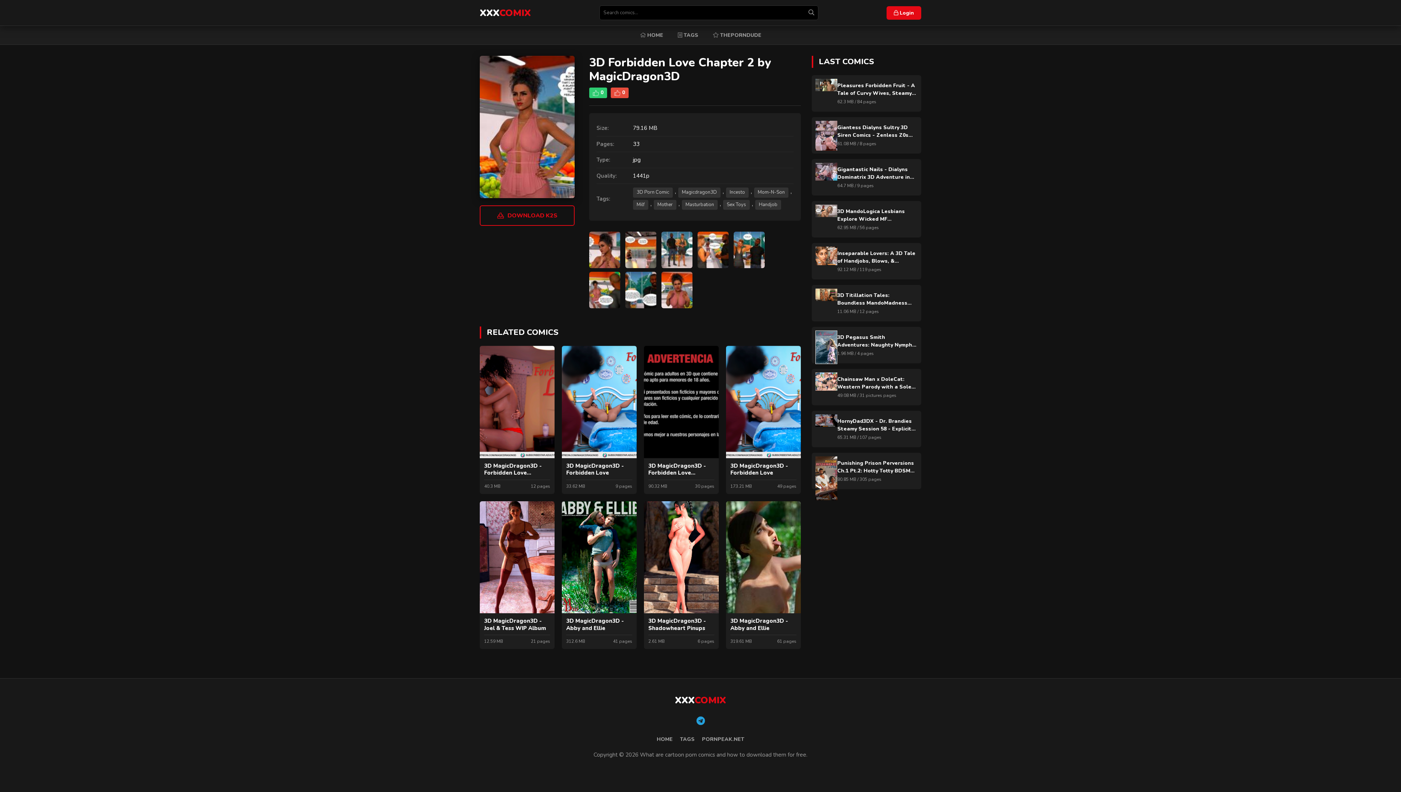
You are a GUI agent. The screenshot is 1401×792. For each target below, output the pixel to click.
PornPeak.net (723, 739)
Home (654, 35)
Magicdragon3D (699, 192)
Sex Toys (736, 204)
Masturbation (700, 204)
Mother (665, 204)
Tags (690, 35)
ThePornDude (740, 35)
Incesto (737, 192)
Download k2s (532, 216)
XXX (505, 13)
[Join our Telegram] (700, 721)
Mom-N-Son (771, 192)
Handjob (768, 204)
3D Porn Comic (653, 192)
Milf (641, 204)
